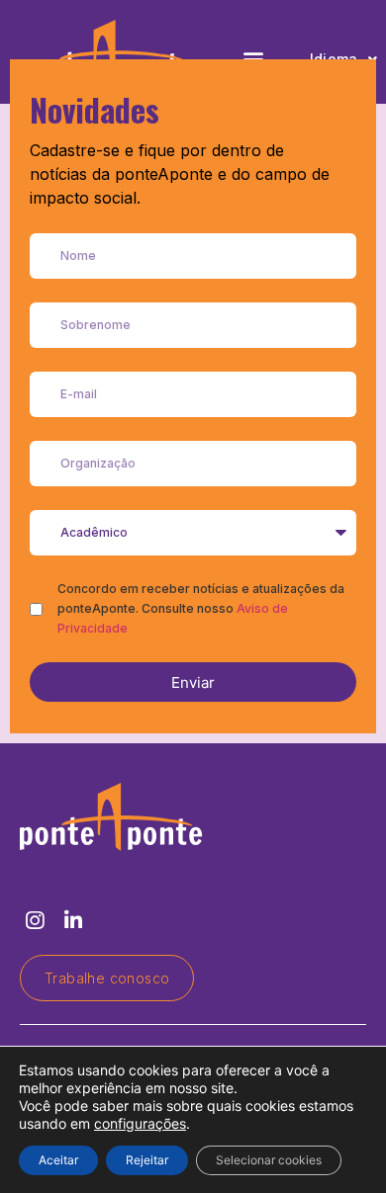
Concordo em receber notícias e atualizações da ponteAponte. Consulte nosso (200, 608)
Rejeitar (147, 1159)
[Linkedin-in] (72, 920)
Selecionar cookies (269, 1159)
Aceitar (58, 1159)
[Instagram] (34, 920)
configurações (140, 1123)
